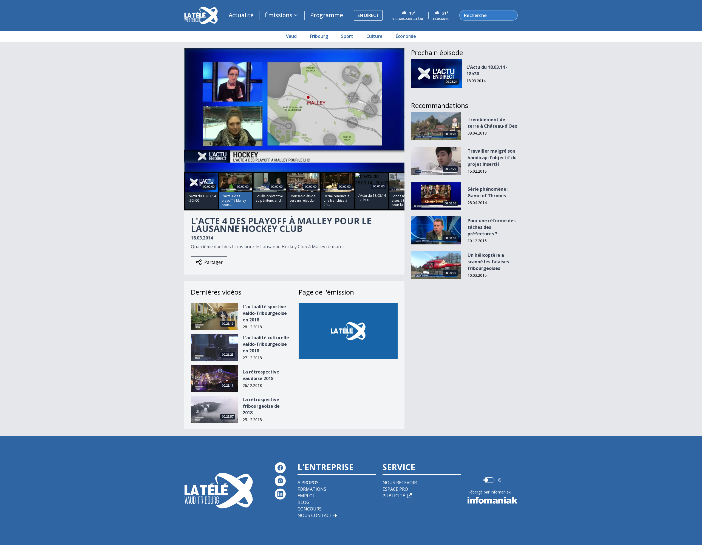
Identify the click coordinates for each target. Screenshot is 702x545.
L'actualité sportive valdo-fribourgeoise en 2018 (265, 313)
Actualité (241, 15)
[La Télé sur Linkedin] (280, 494)
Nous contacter (318, 515)
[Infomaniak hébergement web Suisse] (493, 500)
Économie (406, 36)
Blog (303, 502)
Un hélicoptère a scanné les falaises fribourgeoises (488, 261)
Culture (374, 36)
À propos (308, 483)
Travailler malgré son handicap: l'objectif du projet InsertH (492, 157)
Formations (312, 489)
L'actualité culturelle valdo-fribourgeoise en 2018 (266, 344)
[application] (294, 110)
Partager (213, 262)
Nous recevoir (400, 483)
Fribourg (319, 36)
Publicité (394, 496)
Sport (347, 36)
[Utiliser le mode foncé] (499, 480)
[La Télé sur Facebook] (280, 467)
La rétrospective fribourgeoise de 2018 (261, 406)
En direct (368, 15)
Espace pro (395, 489)
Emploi (306, 496)
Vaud (291, 36)
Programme (326, 15)
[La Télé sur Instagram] (280, 481)
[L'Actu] (348, 331)
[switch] (488, 480)
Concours (310, 509)
